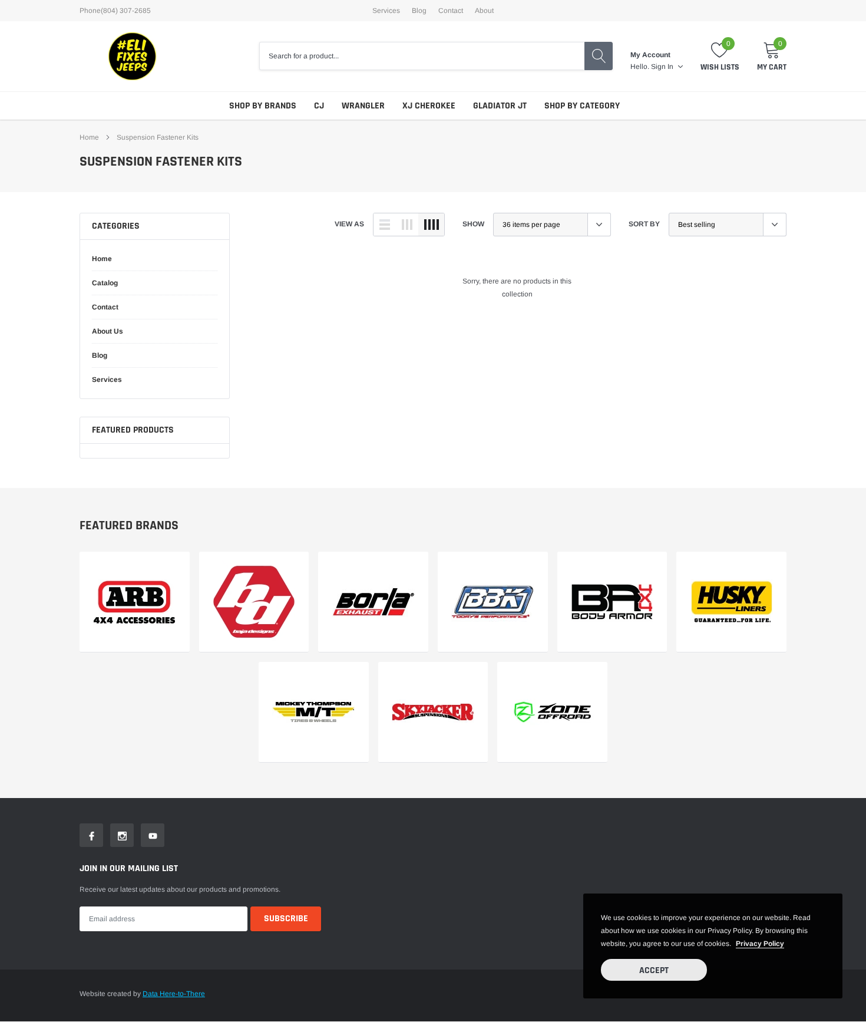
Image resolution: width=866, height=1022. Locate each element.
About (484, 10)
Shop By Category (582, 106)
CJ (319, 106)
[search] (598, 56)
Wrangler (363, 106)
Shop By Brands (262, 106)
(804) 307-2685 (126, 10)
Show (473, 224)
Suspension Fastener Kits (158, 137)
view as (349, 224)
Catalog (105, 283)
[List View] (384, 224)
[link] (135, 602)
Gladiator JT (500, 106)
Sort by (644, 224)
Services (386, 10)
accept (654, 970)
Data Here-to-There (174, 994)
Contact (450, 10)
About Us (107, 331)
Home (89, 137)
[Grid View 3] (407, 224)
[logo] (133, 56)
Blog (419, 10)
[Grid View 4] (431, 224)
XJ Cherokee (428, 106)
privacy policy (760, 943)
